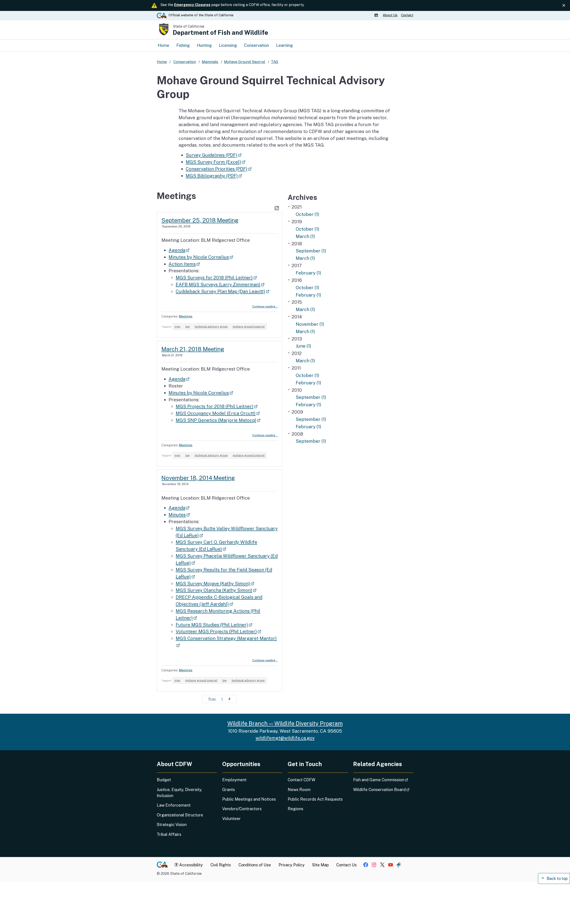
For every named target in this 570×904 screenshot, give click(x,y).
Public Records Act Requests (315, 799)
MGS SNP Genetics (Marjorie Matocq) (218, 420)
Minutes (179, 514)
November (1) (310, 324)
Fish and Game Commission (383, 779)
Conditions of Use (254, 865)
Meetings (185, 316)
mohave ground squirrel (249, 326)
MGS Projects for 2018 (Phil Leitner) (216, 406)
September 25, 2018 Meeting (199, 220)
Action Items (184, 264)
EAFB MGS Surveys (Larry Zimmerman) (220, 284)
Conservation (256, 45)
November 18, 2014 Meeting (198, 477)
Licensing (228, 45)
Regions (295, 808)
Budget (164, 779)
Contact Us (346, 865)
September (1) (311, 250)
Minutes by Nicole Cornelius (201, 257)
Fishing (183, 45)
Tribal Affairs (169, 834)
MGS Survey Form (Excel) (215, 162)
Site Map (320, 865)
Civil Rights (220, 865)
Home (163, 45)
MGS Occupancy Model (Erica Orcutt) (218, 413)
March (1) (305, 236)
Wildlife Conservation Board (383, 789)
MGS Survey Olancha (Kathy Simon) (216, 590)
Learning (284, 45)
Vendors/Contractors (242, 808)
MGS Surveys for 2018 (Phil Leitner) (216, 277)
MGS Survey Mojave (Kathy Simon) (215, 583)
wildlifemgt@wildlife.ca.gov (285, 738)
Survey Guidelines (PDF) (213, 155)
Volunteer (231, 818)
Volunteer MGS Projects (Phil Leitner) (218, 631)
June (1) (303, 346)
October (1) (307, 214)
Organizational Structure (180, 815)
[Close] (564, 5)
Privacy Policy (292, 865)
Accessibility (190, 865)
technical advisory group (211, 326)
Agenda (179, 250)
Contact (407, 15)
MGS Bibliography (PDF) (214, 175)
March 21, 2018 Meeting (192, 349)
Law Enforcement (174, 805)
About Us (390, 15)
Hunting (204, 45)
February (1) (308, 273)
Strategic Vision (172, 824)
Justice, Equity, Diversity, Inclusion (179, 792)
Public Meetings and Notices (249, 799)
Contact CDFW (301, 779)
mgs (177, 326)
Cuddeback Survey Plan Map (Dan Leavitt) (222, 291)
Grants (228, 789)
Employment (234, 779)
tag (187, 326)
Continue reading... (265, 306)
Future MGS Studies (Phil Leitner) (214, 624)
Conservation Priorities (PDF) (218, 169)
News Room (299, 789)
